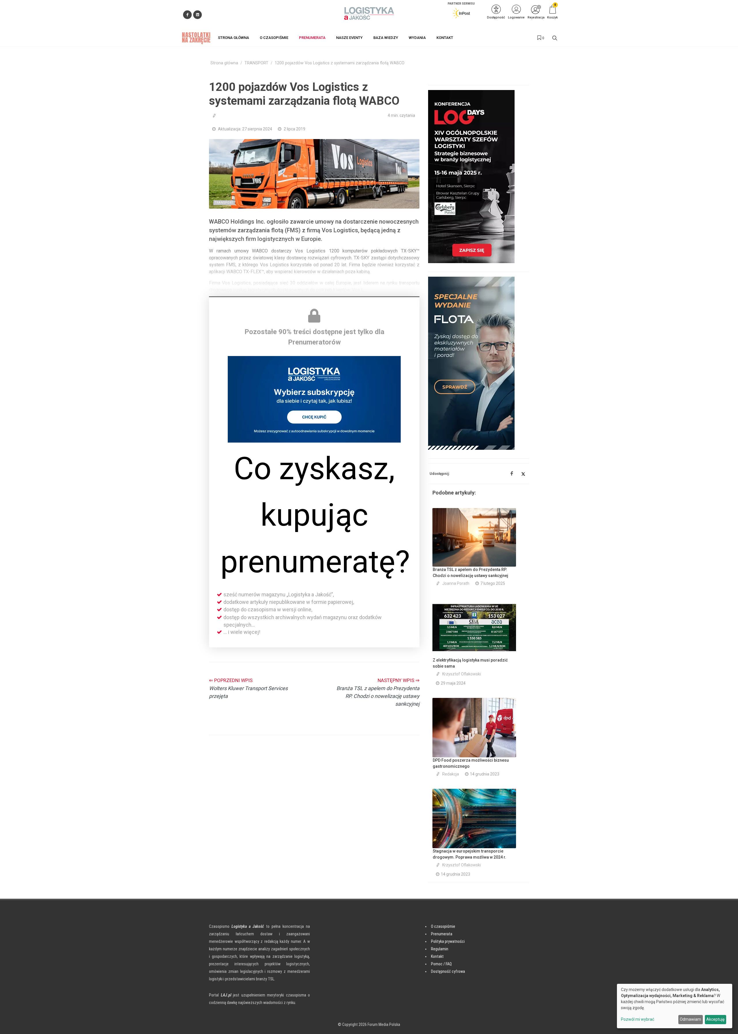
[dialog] (674, 1006)
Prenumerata (441, 934)
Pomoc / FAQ (441, 964)
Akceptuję (715, 1019)
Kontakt (437, 956)
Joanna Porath (455, 583)
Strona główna (224, 63)
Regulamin (439, 949)
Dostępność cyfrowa (448, 971)
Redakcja (450, 774)
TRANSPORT (256, 63)
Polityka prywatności (448, 941)
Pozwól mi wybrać (637, 1019)
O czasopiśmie (443, 926)
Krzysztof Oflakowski (461, 674)
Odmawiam (690, 1019)
